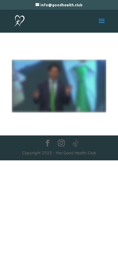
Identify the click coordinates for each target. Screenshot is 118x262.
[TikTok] (75, 143)
